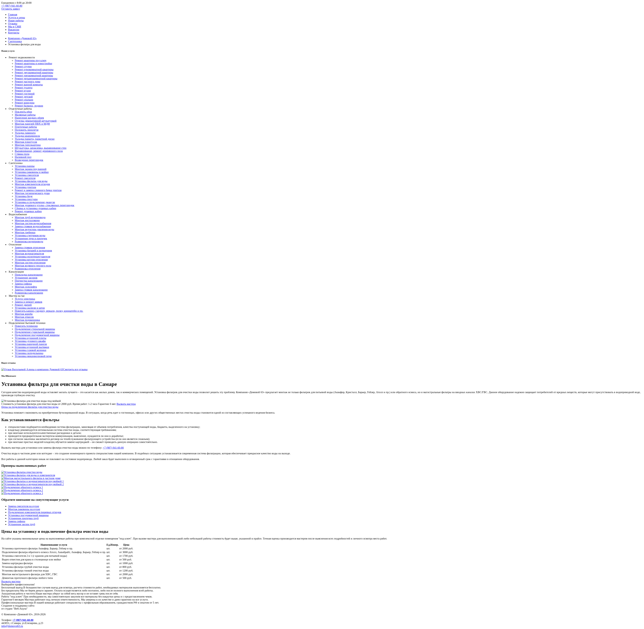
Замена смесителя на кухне (23, 506)
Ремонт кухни (23, 90)
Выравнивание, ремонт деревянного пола (39, 151)
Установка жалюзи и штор (30, 307)
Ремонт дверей (23, 304)
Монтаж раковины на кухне (24, 509)
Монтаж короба (24, 313)
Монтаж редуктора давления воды (34, 229)
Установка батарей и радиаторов (33, 250)
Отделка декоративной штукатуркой (36, 120)
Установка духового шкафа (30, 341)
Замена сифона (23, 283)
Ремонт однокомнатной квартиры (34, 69)
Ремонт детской (24, 96)
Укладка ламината (25, 132)
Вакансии (13, 29)
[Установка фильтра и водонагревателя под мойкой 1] (32, 481)
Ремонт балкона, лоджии (29, 105)
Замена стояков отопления (30, 247)
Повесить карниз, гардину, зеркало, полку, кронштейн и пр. (49, 310)
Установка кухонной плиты (30, 338)
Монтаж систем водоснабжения (33, 223)
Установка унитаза (25, 187)
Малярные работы (25, 114)
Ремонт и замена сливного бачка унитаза (38, 190)
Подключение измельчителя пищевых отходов (34, 512)
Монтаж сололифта (26, 286)
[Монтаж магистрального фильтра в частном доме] (31, 478)
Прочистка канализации (29, 280)
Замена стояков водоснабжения (33, 226)
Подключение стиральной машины (35, 329)
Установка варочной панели (31, 344)
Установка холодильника (29, 353)
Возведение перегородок (29, 160)
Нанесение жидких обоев (29, 117)
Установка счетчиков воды (30, 235)
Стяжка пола (22, 154)
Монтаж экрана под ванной (30, 169)
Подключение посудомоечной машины (37, 335)
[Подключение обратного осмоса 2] (22, 490)
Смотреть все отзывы (75, 369)
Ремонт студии (23, 66)
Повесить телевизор (26, 326)
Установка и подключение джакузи (35, 202)
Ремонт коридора (24, 102)
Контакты (13, 32)
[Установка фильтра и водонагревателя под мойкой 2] (32, 484)
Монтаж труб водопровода (30, 217)
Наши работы (16, 20)
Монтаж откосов (24, 317)
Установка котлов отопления (31, 259)
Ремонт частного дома (27, 81)
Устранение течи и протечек (31, 238)
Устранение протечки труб (23, 518)
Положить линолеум (26, 129)
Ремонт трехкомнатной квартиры (34, 75)
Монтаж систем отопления (30, 262)
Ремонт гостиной (25, 93)
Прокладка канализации (29, 274)
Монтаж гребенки (25, 232)
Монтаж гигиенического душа (32, 193)
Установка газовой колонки (30, 350)
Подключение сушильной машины (35, 332)
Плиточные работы (26, 126)
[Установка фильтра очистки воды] (21, 472)
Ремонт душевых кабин (28, 211)
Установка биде (24, 196)
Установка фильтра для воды (31, 181)
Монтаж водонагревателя (29, 253)
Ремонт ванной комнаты (29, 84)
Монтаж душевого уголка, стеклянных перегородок (44, 205)
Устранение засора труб (21, 524)
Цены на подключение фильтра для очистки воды (29, 407)
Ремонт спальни (24, 99)
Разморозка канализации (29, 292)
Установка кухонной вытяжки (32, 347)
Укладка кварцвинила (27, 135)
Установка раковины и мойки (32, 172)
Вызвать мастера (126, 404)
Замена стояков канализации (31, 289)
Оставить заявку (10, 8)
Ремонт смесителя (25, 178)
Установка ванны (25, 166)
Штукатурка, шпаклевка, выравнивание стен (40, 148)
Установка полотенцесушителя (32, 256)
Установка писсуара (26, 199)
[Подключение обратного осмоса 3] (22, 493)
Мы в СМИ (14, 26)
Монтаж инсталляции (27, 220)
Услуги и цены (16, 17)
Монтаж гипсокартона (28, 145)
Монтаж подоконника (27, 320)
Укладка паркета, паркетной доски (35, 138)
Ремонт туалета (23, 87)
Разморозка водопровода (29, 241)
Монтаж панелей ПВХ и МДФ (32, 123)
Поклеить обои (23, 111)
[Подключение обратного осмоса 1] (22, 487)
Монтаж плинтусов (26, 141)
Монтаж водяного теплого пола (33, 265)
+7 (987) (11, 5)
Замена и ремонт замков (28, 301)
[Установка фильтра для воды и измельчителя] (28, 475)
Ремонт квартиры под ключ (30, 60)
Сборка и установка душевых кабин (35, 208)
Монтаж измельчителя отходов (32, 184)
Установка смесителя (27, 175)
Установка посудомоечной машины (28, 515)
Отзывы (12, 23)
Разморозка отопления (27, 268)
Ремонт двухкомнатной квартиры (34, 72)
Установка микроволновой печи (33, 356)
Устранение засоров (26, 277)
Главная (12, 14)
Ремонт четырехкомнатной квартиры (36, 78)
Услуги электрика (25, 298)
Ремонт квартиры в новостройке (33, 63)
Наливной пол (23, 157)
